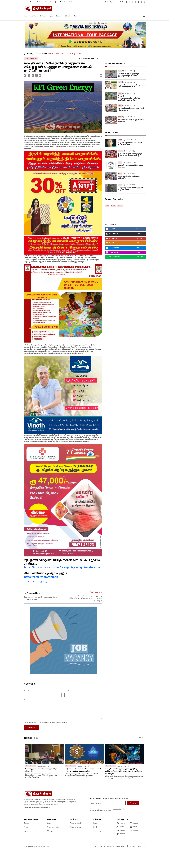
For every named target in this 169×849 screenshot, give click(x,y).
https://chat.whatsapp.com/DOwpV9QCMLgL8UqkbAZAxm (62, 567)
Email (66, 691)
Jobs (49, 823)
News (26, 16)
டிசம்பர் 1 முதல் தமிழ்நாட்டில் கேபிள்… (130, 166)
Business (42, 16)
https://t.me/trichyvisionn (41, 577)
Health (95, 827)
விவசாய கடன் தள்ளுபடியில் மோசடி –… (131, 121)
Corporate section (40, 54)
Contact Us (40, 2)
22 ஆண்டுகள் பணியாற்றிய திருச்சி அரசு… (130, 189)
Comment (27, 700)
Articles (33, 16)
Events (120, 139)
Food (95, 823)
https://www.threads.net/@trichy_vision (37, 582)
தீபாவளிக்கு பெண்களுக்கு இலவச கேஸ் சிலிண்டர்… (130, 155)
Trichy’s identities (76, 823)
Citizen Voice (59, 16)
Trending (120, 205)
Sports (51, 16)
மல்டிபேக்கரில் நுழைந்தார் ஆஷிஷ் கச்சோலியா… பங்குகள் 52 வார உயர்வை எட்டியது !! (85, 598)
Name (26, 691)
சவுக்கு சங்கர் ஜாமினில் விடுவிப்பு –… (129, 177)
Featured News (31, 819)
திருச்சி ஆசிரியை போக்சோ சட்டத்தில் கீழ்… (130, 144)
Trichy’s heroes (75, 827)
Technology (97, 831)
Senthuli (60, 2)
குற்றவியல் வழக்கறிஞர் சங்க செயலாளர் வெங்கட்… (131, 86)
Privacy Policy (49, 2)
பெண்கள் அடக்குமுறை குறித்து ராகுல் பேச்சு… (128, 75)
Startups (50, 831)
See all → (142, 738)
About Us (32, 2)
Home (26, 2)
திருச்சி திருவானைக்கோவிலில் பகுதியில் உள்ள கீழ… (129, 98)
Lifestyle (67, 16)
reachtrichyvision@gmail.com (41, 808)
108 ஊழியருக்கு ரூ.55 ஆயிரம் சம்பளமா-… (131, 109)
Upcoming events (30, 831)
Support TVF (68, 2)
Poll (75, 16)
